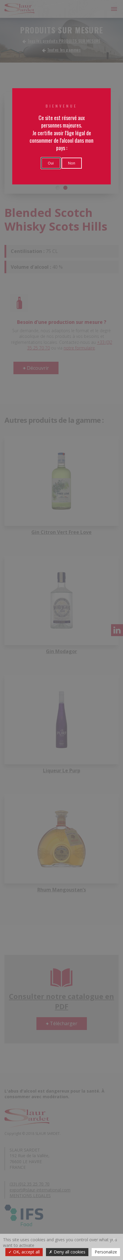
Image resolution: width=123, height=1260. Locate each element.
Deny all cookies (69, 1252)
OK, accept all (26, 1252)
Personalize (106, 1252)
